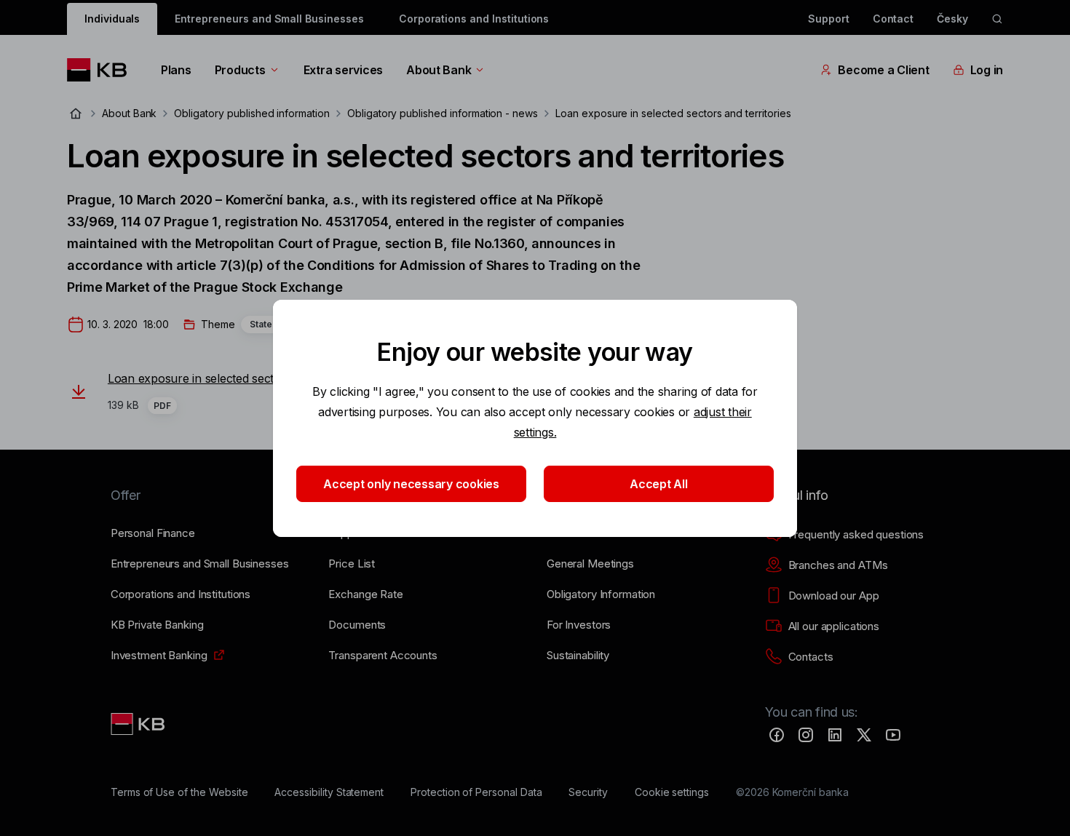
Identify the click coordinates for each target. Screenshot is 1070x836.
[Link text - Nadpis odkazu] (139, 724)
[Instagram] (805, 735)
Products (240, 70)
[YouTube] (893, 735)
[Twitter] (864, 735)
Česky (952, 18)
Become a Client (883, 70)
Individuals (112, 18)
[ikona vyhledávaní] (997, 19)
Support (828, 18)
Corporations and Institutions (474, 18)
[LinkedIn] (835, 735)
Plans (176, 70)
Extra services (343, 70)
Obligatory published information (251, 113)
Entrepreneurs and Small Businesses (269, 18)
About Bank (438, 70)
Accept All (658, 484)
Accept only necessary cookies (411, 484)
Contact (893, 18)
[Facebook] (776, 735)
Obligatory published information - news (442, 113)
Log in (986, 70)
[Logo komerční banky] (102, 69)
